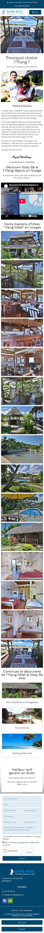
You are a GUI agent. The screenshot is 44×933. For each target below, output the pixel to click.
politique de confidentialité (29, 842)
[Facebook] (4, 900)
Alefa (3, 116)
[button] (3, 35)
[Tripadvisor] (10, 900)
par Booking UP (27, 910)
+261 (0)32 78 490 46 (22, 6)
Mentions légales (33, 914)
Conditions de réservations (14, 914)
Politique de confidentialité (22, 916)
